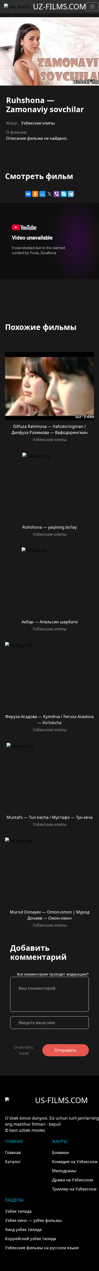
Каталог (13, 1161)
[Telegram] (71, 194)
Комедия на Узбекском (74, 1161)
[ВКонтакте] (28, 194)
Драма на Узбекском (72, 1180)
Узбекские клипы (38, 123)
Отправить (66, 1050)
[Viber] (57, 194)
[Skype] (64, 194)
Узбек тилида (18, 1211)
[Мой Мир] (42, 194)
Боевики (60, 1152)
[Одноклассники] (35, 194)
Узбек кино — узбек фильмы (33, 1220)
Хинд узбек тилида (23, 1229)
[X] (49, 194)
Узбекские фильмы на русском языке (42, 1247)
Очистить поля (24, 1050)
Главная (13, 1152)
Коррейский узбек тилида (30, 1238)
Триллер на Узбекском (74, 1189)
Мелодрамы (64, 1171)
